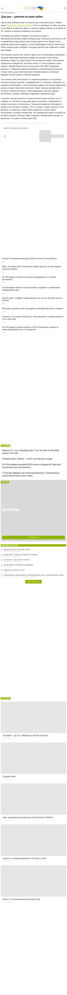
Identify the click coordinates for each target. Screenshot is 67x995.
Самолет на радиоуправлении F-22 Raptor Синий (24, 858)
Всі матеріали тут (33, 537)
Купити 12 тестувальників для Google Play (21, 899)
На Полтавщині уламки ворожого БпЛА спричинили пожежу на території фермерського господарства (30, 328)
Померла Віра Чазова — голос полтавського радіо (27, 458)
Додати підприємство (33, 581)
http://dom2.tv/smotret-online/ (19, 25)
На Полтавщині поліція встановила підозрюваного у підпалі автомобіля (29, 278)
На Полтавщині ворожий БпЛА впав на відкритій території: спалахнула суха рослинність (31, 466)
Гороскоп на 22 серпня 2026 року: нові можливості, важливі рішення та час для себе (32, 317)
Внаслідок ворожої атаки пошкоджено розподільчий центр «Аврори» (33, 308)
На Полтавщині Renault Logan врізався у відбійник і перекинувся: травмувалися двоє (31, 288)
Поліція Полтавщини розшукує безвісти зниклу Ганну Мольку (29, 258)
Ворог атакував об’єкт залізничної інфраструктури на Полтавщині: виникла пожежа (31, 267)
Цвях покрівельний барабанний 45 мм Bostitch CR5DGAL (28, 817)
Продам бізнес (9, 776)
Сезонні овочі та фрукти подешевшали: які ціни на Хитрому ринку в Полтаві (32, 299)
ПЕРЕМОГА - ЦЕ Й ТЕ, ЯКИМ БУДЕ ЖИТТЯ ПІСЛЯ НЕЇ (25, 735)
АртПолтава (10, 510)
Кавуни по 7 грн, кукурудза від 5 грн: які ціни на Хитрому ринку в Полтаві (30, 452)
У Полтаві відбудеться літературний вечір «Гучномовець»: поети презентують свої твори (31, 474)
